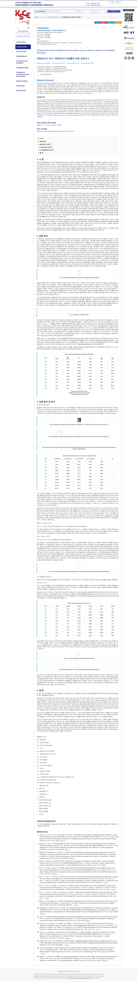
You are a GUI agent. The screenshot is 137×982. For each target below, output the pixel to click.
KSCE (112, 1)
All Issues (43, 17)
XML (98, 22)
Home (36, 17)
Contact (118, 1)
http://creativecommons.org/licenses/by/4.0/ (79, 978)
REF (119, 22)
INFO (112, 22)
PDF (105, 22)
